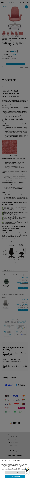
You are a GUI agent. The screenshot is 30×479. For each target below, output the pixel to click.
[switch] (27, 473)
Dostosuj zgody (15, 472)
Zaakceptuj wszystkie (15, 476)
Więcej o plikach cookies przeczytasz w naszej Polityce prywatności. (15, 469)
